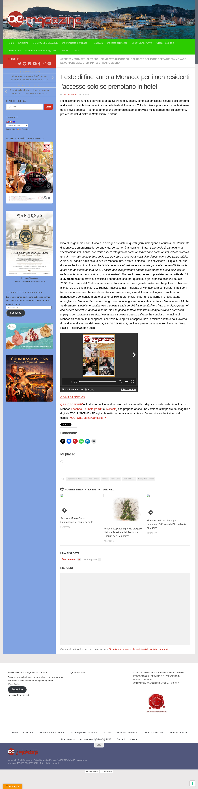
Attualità (86, 59)
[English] (7, 121)
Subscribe (15, 312)
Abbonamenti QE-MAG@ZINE (40, 50)
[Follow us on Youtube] (34, 64)
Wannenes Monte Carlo (29, 278)
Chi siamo (23, 43)
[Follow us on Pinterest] (24, 64)
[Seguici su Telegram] (49, 64)
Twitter (109, 409)
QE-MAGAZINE (70, 404)
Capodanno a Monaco (75, 479)
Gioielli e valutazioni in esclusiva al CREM (29, 281)
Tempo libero (111, 62)
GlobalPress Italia (165, 43)
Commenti (72, 559)
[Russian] (13, 121)
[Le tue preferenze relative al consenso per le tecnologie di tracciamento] (193, 784)
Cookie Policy (106, 771)
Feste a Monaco (92, 479)
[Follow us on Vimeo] (29, 64)
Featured (167, 59)
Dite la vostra (14, 50)
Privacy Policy (92, 771)
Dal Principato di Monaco (74, 43)
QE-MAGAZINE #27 (72, 397)
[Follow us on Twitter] (19, 64)
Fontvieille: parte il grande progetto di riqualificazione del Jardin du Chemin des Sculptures (123, 532)
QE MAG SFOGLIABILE (45, 43)
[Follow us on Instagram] (44, 64)
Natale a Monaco (129, 479)
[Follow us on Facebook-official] (39, 64)
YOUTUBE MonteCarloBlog (86, 417)
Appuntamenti (69, 59)
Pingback (93, 559)
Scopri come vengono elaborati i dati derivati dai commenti (138, 649)
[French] (10, 121)
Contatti (64, 50)
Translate (25, 129)
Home (11, 43)
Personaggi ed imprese (84, 62)
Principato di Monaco (146, 479)
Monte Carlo (115, 479)
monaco (105, 479)
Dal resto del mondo (117, 43)
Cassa (76, 50)
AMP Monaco (70, 95)
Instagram (93, 409)
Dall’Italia (98, 43)
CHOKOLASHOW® (142, 43)
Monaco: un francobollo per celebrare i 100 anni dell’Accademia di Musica (166, 524)
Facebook (77, 409)
